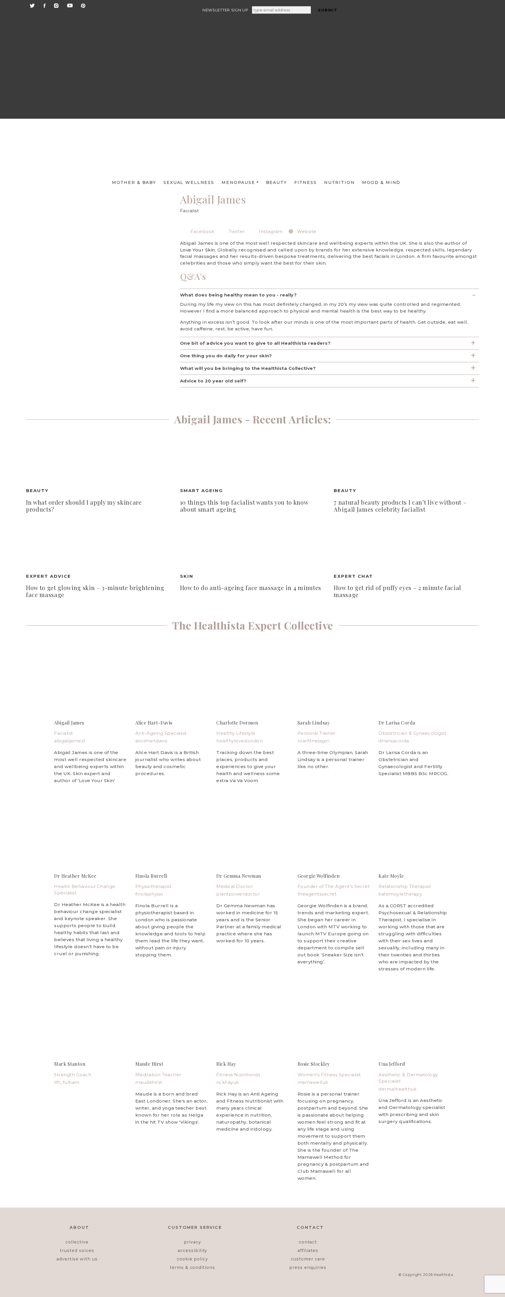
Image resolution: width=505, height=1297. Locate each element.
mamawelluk (313, 1082)
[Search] (430, 23)
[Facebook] (44, 5)
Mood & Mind (381, 182)
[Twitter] (32, 5)
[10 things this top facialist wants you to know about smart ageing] (252, 458)
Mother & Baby (134, 182)
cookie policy (192, 1259)
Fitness (305, 182)
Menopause (238, 182)
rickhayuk (227, 1082)
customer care (308, 1259)
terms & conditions (192, 1267)
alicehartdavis (151, 741)
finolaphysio (149, 894)
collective (76, 1242)
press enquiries (307, 1267)
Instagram (270, 231)
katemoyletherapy (400, 894)
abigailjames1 (69, 741)
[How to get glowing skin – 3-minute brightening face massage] (98, 544)
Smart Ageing (201, 490)
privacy (192, 1242)
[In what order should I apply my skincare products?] (98, 458)
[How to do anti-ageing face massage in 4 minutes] (252, 544)
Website (306, 231)
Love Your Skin (197, 250)
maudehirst (148, 1082)
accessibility (192, 1250)
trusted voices (77, 1250)
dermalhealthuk (397, 1089)
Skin (186, 576)
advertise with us (77, 1259)
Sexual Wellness (188, 182)
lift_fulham (66, 1082)
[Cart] (431, 94)
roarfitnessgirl (314, 741)
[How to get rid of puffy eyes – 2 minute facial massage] (406, 544)
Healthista (443, 1274)
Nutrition (339, 182)
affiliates (308, 1250)
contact (308, 1242)
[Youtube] (70, 5)
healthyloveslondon (239, 741)
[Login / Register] (431, 49)
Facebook (202, 231)
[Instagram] (56, 5)
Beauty (276, 182)
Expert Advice (48, 576)
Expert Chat (353, 576)
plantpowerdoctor (238, 894)
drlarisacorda (393, 741)
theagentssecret (317, 894)
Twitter (236, 231)
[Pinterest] (83, 5)
